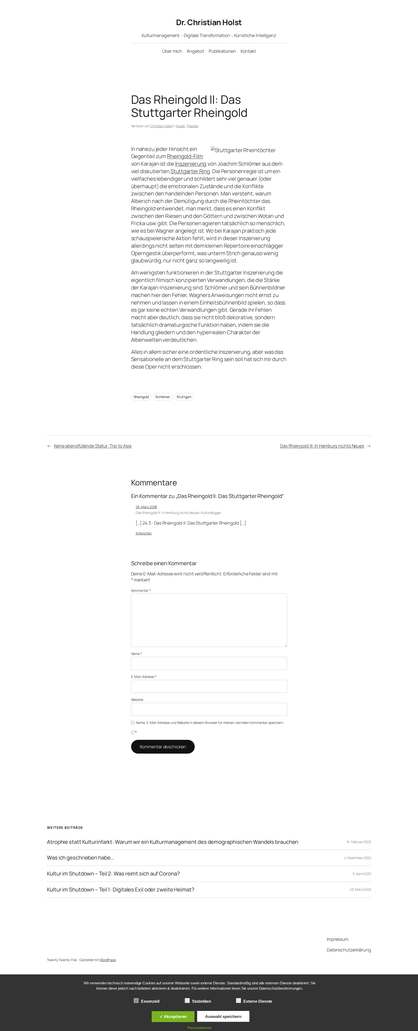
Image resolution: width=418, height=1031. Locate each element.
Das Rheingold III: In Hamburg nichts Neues (322, 446)
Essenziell (150, 1001)
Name (136, 653)
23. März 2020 (360, 889)
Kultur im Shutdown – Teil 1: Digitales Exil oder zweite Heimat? (120, 890)
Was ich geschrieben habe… (80, 858)
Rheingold (141, 396)
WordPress (108, 959)
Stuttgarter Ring (190, 171)
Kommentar (141, 590)
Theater (192, 126)
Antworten (144, 533)
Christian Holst (161, 126)
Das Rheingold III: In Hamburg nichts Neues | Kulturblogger (178, 512)
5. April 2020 (362, 873)
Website (137, 699)
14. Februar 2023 (359, 841)
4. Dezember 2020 (357, 857)
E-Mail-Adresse (144, 676)
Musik (180, 126)
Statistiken (201, 1001)
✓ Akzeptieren (173, 1016)
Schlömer (162, 396)
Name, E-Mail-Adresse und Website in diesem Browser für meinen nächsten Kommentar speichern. (210, 722)
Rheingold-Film (185, 156)
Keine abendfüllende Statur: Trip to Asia (92, 446)
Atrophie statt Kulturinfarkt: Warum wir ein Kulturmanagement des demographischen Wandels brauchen (172, 842)
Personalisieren (199, 1028)
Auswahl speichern (223, 1016)
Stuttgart (184, 396)
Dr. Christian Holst (209, 22)
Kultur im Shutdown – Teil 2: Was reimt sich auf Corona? (113, 874)
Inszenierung (191, 163)
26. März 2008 (146, 506)
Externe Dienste (257, 1001)
